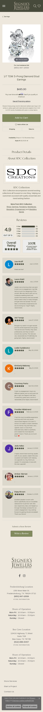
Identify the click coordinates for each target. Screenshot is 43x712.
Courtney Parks (21, 383)
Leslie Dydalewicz (22, 348)
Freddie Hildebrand (22, 409)
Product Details (21, 152)
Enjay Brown (19, 492)
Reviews (21, 220)
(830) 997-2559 (21, 68)
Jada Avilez (19, 446)
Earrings (7, 16)
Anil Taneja (19, 318)
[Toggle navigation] (3, 6)
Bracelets (10, 209)
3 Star (19, 231)
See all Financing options (21, 101)
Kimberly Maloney (22, 366)
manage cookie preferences (23, 701)
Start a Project (10, 686)
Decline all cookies (13, 706)
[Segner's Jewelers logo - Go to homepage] (21, 6)
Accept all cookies (30, 706)
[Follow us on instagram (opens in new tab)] (24, 575)
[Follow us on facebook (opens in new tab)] (20, 575)
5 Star (19, 226)
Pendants (23, 207)
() (36, 226)
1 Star (19, 236)
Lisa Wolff (18, 262)
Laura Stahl (19, 279)
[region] (21, 43)
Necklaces (32, 207)
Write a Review (21, 534)
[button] (34, 6)
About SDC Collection (21, 158)
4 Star (19, 229)
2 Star (19, 233)
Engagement (20, 209)
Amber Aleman (20, 474)
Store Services (10, 681)
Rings (9, 207)
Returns (31, 129)
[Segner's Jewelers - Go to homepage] (21, 563)
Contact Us (9, 692)
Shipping (12, 129)
